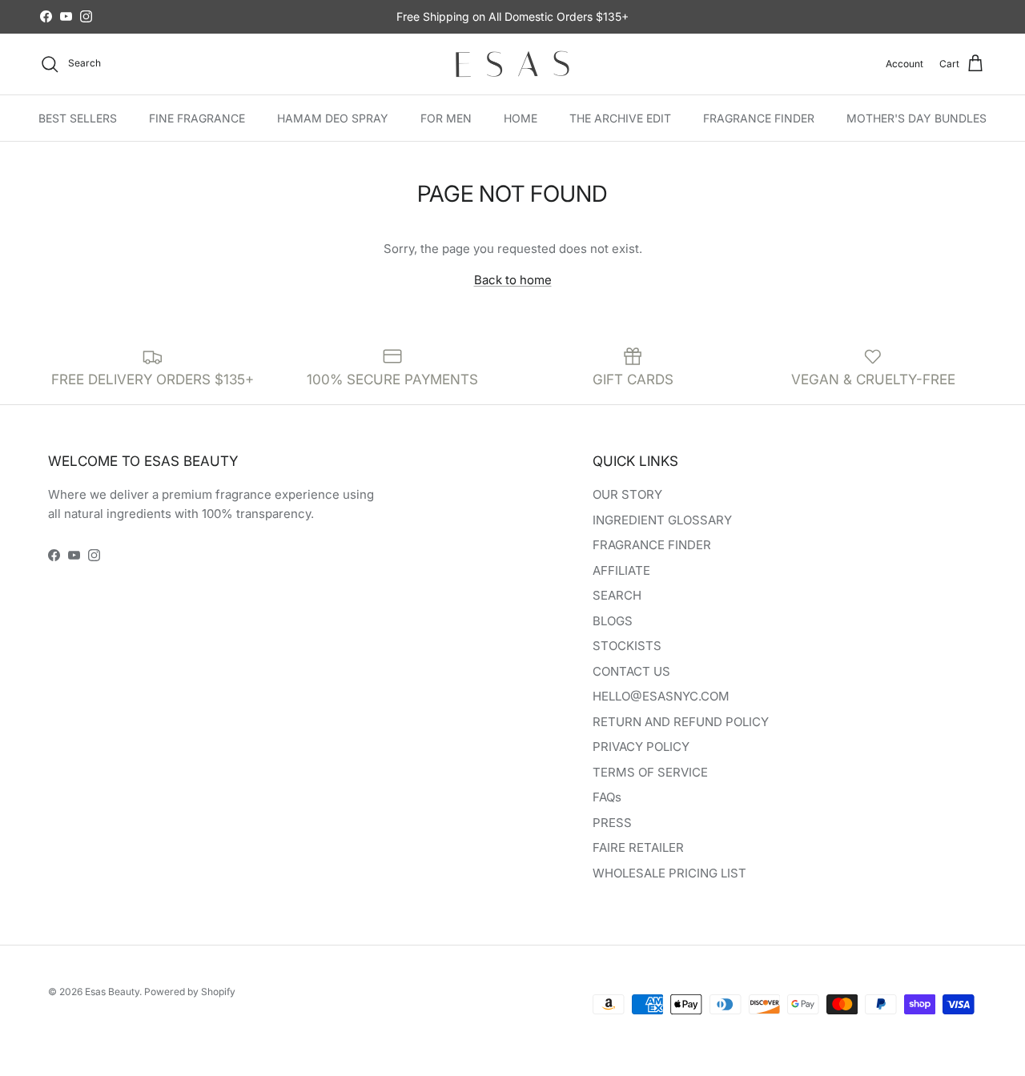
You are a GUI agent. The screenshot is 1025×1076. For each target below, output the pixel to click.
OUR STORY (627, 494)
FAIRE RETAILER (638, 847)
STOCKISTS (627, 645)
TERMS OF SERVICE (650, 772)
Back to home (513, 279)
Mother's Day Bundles (916, 117)
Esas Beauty (112, 992)
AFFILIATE (621, 570)
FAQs (607, 797)
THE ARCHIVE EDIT (620, 117)
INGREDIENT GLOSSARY (662, 520)
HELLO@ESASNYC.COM (661, 696)
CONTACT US (631, 671)
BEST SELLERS (77, 117)
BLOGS (613, 620)
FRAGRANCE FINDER (758, 117)
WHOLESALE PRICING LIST (669, 873)
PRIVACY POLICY (641, 746)
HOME (520, 117)
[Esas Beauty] (512, 64)
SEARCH (617, 595)
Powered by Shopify (189, 992)
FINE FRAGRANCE (197, 117)
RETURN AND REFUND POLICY (681, 721)
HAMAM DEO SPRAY (332, 117)
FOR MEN (446, 117)
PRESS (612, 822)
